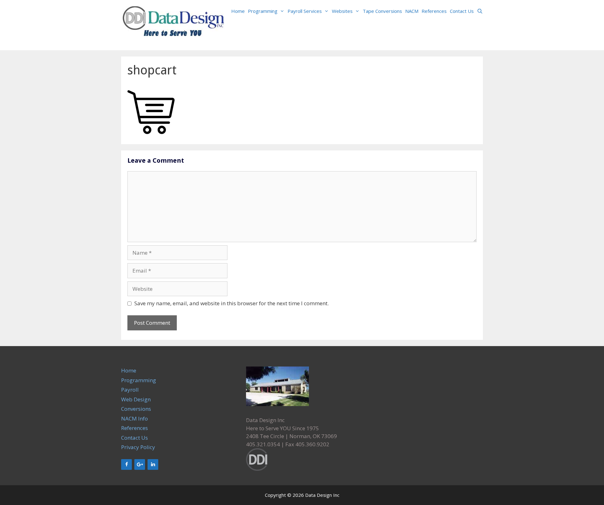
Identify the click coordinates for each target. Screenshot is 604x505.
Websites (342, 11)
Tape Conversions (382, 11)
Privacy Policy (138, 447)
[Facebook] (126, 464)
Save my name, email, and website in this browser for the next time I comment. (231, 303)
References (434, 11)
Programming (262, 11)
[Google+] (139, 464)
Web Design (136, 399)
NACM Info (134, 418)
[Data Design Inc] (174, 24)
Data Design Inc (322, 495)
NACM (411, 11)
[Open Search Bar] (479, 11)
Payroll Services (305, 11)
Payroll (130, 389)
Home (238, 11)
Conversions (136, 408)
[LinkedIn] (153, 464)
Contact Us (462, 11)
